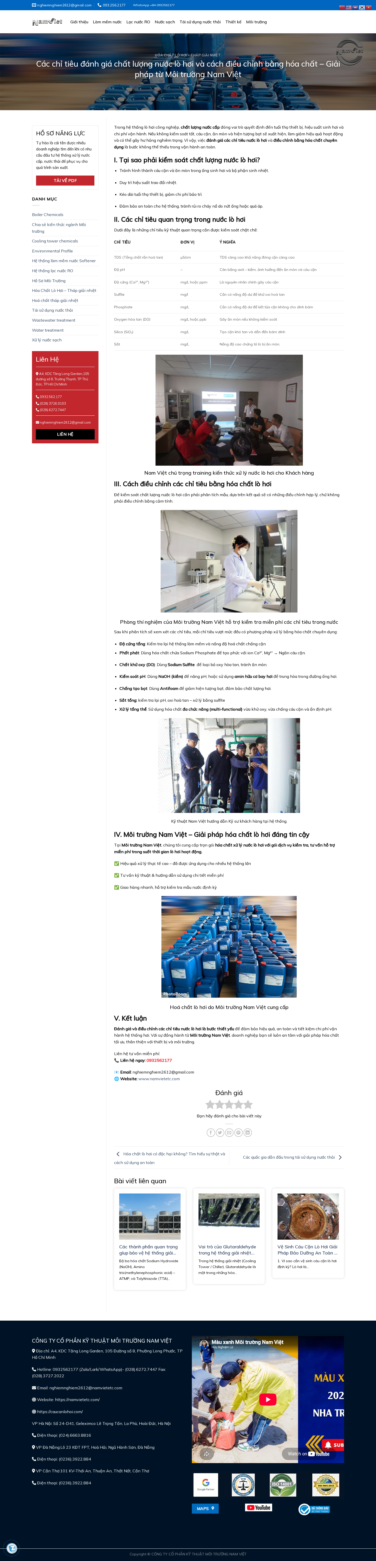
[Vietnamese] (369, 6)
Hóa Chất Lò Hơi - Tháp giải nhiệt (188, 55)
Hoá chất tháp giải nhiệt (55, 300)
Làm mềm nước (107, 21)
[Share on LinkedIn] (248, 1132)
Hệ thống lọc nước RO (52, 270)
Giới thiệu (79, 21)
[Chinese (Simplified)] (342, 6)
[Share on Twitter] (220, 1132)
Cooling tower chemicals (55, 240)
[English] (349, 6)
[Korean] (362, 6)
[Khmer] (355, 6)
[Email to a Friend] (229, 1132)
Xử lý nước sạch (47, 339)
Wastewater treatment (53, 320)
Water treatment (48, 330)
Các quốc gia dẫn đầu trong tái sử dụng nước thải (289, 1157)
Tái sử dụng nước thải (200, 21)
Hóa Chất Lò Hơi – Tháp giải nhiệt (64, 290)
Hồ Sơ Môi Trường (48, 280)
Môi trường (256, 21)
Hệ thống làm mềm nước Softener (64, 260)
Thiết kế (233, 21)
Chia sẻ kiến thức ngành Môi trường (59, 228)
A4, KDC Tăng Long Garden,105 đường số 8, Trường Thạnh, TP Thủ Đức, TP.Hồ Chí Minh (62, 379)
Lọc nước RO (138, 21)
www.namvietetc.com (159, 1078)
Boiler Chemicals (47, 214)
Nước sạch (165, 21)
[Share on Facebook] (211, 1132)
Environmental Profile (52, 250)
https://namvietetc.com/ (77, 1399)
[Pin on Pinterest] (238, 1132)
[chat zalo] (12, 1547)
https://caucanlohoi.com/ (60, 1411)
